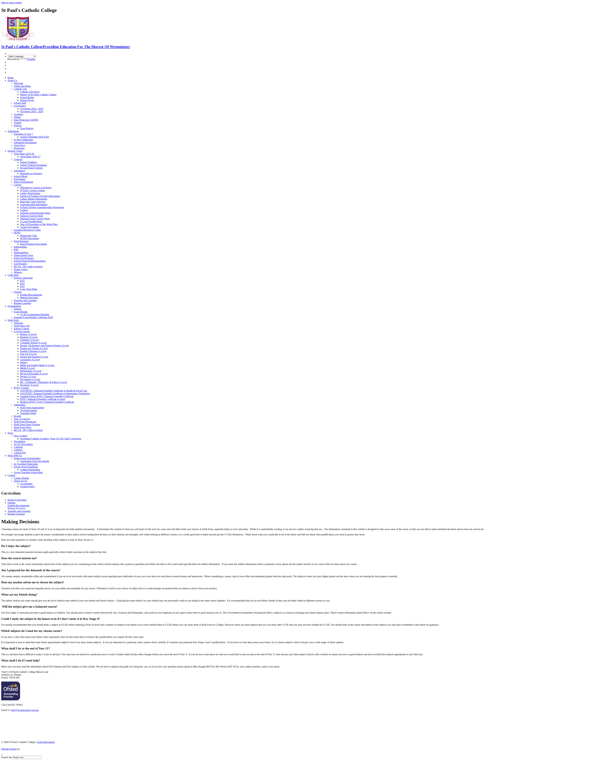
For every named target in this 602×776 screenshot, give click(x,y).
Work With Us (15, 455)
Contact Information (30, 469)
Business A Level (28, 337)
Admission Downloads (25, 142)
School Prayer (27, 100)
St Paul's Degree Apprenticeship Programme (42, 207)
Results (17, 416)
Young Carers (20, 269)
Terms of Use (20, 481)
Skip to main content (11, 2)
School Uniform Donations (33, 165)
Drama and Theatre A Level (34, 348)
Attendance (19, 170)
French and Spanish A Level (34, 356)
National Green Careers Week (35, 218)
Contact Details (21, 478)
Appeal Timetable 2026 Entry (34, 137)
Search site (6, 757)
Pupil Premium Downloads (33, 244)
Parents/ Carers (15, 151)
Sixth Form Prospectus (25, 421)
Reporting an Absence (31, 173)
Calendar (18, 447)
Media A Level (27, 368)
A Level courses (22, 331)
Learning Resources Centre (27, 230)
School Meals (20, 176)
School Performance (24, 258)
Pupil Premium (21, 241)
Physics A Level (28, 376)
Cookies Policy (27, 486)
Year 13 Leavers (22, 419)
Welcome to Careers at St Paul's (35, 187)
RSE (16, 249)
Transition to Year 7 (23, 134)
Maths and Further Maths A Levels (37, 365)
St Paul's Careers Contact (32, 190)
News (10, 433)
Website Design (9, 749)
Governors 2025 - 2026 (31, 111)
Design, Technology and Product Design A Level (44, 345)
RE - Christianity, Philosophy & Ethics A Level (43, 382)
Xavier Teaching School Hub (28, 472)
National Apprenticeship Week (35, 213)
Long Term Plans (28, 289)
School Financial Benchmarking (30, 261)
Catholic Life (20, 89)
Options (18, 292)
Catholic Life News (30, 91)
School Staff (20, 103)
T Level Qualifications (31, 221)
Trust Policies (26, 128)
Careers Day (20, 452)
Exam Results (20, 311)
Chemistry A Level (29, 340)
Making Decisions (29, 297)
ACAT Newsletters (23, 444)
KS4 (22, 283)
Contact (11, 475)
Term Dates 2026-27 (30, 156)
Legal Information (46, 742)
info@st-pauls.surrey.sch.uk (25, 710)
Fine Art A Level (28, 354)
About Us (12, 80)
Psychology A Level (30, 379)
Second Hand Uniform (31, 168)
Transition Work (28, 413)
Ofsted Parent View (23, 255)
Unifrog (24, 210)
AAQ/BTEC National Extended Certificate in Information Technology (55, 393)
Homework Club (28, 235)
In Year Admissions (23, 139)
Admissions (13, 131)
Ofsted (17, 117)
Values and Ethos (22, 86)
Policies (17, 125)
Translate (30, 59)
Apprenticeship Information (33, 204)
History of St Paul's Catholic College (38, 94)
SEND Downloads (29, 238)
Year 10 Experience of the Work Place (39, 224)
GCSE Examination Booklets (34, 314)
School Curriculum (23, 278)
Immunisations (21, 252)
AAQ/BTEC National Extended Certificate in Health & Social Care (53, 390)
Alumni (17, 122)
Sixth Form (13, 320)
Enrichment (19, 179)
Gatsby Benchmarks (30, 193)
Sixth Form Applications (32, 407)
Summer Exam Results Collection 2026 (33, 317)
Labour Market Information (33, 199)
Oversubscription (28, 410)
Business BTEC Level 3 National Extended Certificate (47, 402)
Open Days (19, 145)
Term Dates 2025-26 (24, 153)
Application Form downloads (34, 461)
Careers (17, 184)
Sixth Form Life (22, 325)
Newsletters (19, 441)
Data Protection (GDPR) (26, 120)
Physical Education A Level (34, 373)
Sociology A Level (29, 385)
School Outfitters (28, 162)
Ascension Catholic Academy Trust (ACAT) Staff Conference (50, 438)
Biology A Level (28, 334)
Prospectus (19, 148)
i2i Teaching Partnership (26, 464)
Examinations (14, 306)
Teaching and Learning (25, 300)
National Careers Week (31, 215)
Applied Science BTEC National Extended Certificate (47, 396)
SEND (17, 232)
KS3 (22, 280)
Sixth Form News (22, 427)
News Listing (20, 435)
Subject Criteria (21, 328)
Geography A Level (30, 359)
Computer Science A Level (33, 342)
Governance (20, 106)
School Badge (27, 97)
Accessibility (26, 483)
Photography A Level (30, 371)
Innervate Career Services (32, 201)
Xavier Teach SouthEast (26, 466)
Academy (18, 114)
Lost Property (20, 263)
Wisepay (18, 272)
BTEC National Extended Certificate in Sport (42, 399)
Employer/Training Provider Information (40, 196)
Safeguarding (20, 247)
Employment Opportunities (27, 458)
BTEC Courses (21, 388)
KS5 (22, 286)
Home (11, 77)
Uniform (18, 159)
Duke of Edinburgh (23, 182)
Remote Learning (22, 303)
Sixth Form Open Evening (27, 424)
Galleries (18, 450)
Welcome (18, 83)
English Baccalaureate (31, 294)
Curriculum (13, 275)
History (23, 362)
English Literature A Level (33, 351)
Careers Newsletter (29, 227)
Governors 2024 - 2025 (31, 108)
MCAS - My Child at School (28, 266)
